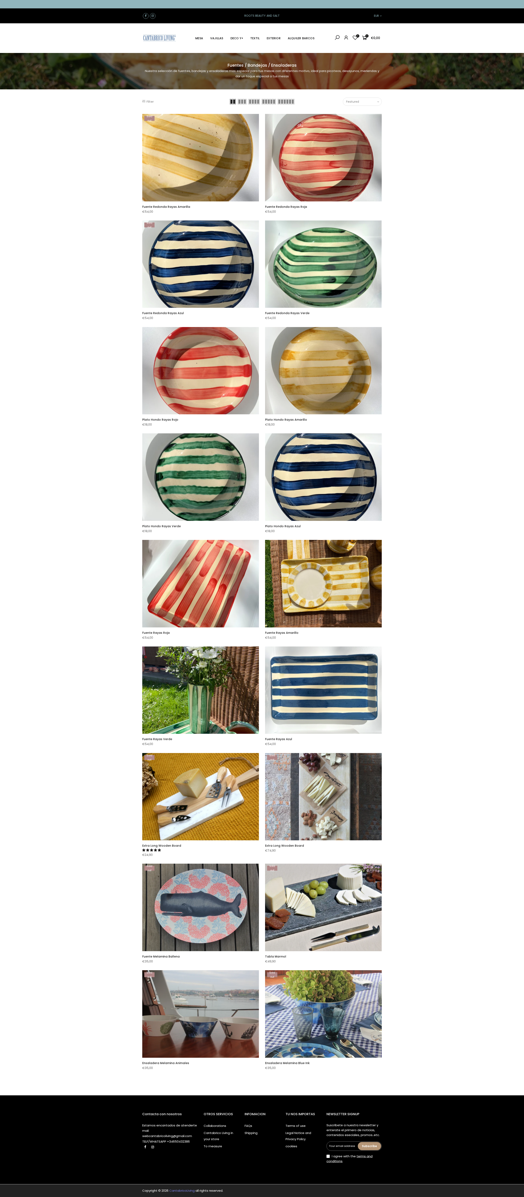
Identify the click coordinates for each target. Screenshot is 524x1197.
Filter (150, 101)
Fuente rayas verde (157, 739)
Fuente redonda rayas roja (286, 207)
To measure (213, 1146)
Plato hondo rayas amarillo (286, 420)
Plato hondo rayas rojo (160, 420)
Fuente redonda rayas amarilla (166, 207)
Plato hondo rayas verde (161, 526)
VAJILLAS (216, 38)
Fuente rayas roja (156, 633)
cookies (291, 1146)
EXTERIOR (274, 38)
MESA (199, 38)
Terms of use (296, 1126)
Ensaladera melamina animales (165, 1063)
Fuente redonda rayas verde (287, 313)
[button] (152, 850)
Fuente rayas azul (278, 739)
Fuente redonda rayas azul (163, 313)
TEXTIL (255, 38)
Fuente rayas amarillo (281, 633)
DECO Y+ (236, 38)
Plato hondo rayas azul (283, 526)
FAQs (248, 1126)
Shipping (251, 1133)
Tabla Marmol (275, 956)
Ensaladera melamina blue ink (287, 1063)
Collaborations (215, 1126)
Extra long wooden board (161, 846)
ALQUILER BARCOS (301, 38)
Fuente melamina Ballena (161, 956)
